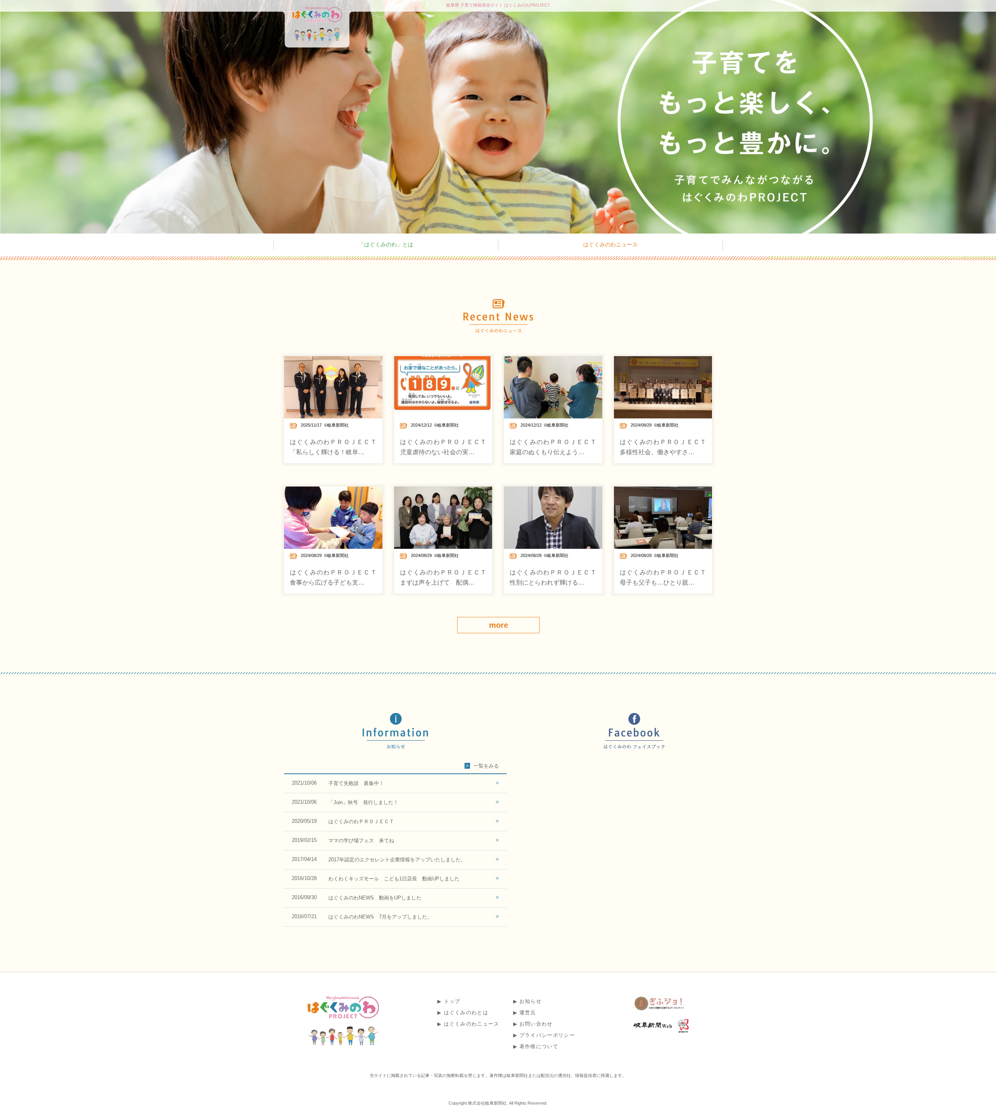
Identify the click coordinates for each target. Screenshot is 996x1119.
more (498, 625)
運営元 (527, 1012)
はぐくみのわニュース (610, 244)
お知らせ (530, 1001)
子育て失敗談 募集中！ (356, 783)
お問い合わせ (536, 1024)
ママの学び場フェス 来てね (361, 840)
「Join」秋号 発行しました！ (363, 802)
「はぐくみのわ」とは (386, 244)
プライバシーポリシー (547, 1035)
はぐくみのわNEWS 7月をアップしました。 (380, 917)
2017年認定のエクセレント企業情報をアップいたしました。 (397, 860)
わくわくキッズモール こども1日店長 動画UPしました (393, 879)
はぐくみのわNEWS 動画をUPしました (374, 898)
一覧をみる (486, 766)
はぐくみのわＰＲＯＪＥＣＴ (361, 821)
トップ (452, 1001)
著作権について (538, 1046)
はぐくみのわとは (466, 1012)
